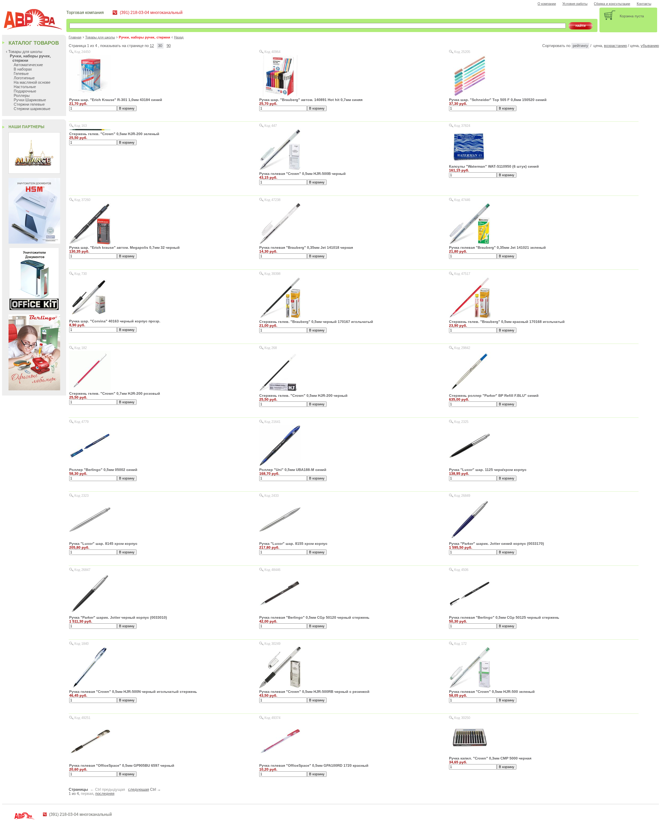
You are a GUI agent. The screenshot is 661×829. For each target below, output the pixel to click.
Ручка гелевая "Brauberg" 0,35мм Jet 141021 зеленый (497, 247)
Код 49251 (82, 718)
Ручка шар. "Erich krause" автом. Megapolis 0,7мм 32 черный (124, 247)
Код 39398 (272, 274)
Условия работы (574, 4)
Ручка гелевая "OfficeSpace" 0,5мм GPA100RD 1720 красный (313, 765)
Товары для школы (100, 37)
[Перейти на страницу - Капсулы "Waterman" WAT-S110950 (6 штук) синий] (469, 161)
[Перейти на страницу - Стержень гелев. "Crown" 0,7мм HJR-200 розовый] (90, 388)
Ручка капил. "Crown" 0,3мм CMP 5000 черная (490, 758)
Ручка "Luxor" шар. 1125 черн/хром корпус (487, 470)
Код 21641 (272, 422)
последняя (104, 794)
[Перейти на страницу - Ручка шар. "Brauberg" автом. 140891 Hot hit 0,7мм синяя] (280, 95)
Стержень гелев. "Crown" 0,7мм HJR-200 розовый (114, 393)
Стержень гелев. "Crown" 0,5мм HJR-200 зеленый (114, 134)
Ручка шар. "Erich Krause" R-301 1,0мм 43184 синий (115, 100)
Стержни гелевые (29, 104)
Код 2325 (461, 422)
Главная (75, 37)
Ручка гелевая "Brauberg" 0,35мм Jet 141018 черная (306, 247)
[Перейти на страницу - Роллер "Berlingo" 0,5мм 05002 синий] (90, 465)
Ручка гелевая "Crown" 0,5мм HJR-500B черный (302, 174)
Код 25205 (462, 52)
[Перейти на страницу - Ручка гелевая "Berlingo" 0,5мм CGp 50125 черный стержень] (469, 613)
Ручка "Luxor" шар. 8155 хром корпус (293, 543)
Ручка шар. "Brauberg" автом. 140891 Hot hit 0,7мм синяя (311, 100)
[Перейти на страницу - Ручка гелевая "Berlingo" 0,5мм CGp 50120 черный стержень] (280, 613)
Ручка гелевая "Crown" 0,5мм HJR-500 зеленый (492, 691)
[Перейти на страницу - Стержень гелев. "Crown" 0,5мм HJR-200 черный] (278, 391)
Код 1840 (81, 644)
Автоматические (28, 65)
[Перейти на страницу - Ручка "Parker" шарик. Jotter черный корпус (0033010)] (90, 613)
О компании (547, 4)
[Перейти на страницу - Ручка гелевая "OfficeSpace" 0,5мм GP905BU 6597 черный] (90, 760)
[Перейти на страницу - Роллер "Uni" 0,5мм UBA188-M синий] (280, 465)
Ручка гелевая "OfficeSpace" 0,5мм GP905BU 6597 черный (121, 765)
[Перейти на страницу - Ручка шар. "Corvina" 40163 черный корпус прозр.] (90, 316)
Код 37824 (462, 126)
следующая (138, 789)
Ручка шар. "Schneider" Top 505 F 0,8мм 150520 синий (498, 100)
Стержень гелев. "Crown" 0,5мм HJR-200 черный (303, 395)
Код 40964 (272, 52)
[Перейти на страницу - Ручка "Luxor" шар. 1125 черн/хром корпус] (469, 465)
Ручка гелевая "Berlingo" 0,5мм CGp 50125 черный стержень (504, 617)
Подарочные (25, 91)
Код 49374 (272, 718)
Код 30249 (272, 644)
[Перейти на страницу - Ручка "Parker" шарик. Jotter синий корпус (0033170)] (469, 539)
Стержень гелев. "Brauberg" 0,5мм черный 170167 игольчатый (316, 322)
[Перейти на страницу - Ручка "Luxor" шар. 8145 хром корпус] (90, 539)
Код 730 (80, 274)
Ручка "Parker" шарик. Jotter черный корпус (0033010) (118, 617)
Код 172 (460, 644)
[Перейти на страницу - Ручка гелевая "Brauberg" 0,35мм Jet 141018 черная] (280, 243)
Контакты (644, 4)
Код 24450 (82, 52)
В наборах (23, 69)
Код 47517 (462, 274)
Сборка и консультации (612, 4)
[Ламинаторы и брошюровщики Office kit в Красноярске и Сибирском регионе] (34, 308)
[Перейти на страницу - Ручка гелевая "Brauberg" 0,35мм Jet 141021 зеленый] (469, 243)
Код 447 (270, 126)
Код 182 (80, 348)
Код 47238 (272, 200)
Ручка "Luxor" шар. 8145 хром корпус (103, 543)
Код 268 (270, 348)
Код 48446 (272, 570)
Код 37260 (82, 200)
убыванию (650, 46)
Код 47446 (462, 200)
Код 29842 (462, 348)
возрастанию (615, 46)
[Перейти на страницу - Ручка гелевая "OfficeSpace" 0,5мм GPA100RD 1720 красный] (280, 760)
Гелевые (21, 73)
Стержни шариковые (32, 108)
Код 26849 (462, 496)
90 (169, 46)
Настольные (25, 86)
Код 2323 (81, 496)
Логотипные (24, 78)
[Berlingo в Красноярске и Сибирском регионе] (34, 389)
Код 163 (80, 126)
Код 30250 (462, 718)
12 (152, 46)
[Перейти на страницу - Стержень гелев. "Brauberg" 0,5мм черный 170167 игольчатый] (280, 317)
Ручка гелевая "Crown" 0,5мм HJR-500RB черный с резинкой (314, 691)
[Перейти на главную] (35, 20)
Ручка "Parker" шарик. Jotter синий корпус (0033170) (496, 543)
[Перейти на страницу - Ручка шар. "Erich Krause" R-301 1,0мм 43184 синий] (90, 95)
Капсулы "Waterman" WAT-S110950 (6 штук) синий (494, 166)
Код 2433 (271, 496)
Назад (179, 37)
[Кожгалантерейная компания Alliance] (34, 172)
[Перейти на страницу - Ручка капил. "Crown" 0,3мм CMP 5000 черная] (469, 753)
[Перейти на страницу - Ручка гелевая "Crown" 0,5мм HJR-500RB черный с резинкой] (280, 687)
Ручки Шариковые (30, 100)
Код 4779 (81, 422)
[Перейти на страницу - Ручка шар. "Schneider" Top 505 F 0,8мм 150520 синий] (469, 95)
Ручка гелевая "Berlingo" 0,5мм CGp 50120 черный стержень (314, 617)
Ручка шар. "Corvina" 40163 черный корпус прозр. (114, 321)
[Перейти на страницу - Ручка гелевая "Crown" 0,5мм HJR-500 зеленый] (469, 687)
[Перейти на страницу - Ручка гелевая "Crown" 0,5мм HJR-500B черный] (280, 169)
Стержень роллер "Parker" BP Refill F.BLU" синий (494, 395)
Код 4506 (461, 570)
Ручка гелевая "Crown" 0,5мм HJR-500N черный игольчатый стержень (133, 691)
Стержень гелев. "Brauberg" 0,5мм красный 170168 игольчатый (507, 322)
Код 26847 (82, 570)
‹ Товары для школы (24, 51)
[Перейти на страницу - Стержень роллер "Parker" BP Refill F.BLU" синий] (469, 391)
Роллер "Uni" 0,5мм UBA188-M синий (292, 470)
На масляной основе (32, 82)
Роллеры (22, 95)
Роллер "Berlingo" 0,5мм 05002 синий (103, 470)
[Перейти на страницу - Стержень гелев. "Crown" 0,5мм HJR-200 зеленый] (90, 129)
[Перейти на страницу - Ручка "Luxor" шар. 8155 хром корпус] (280, 539)
